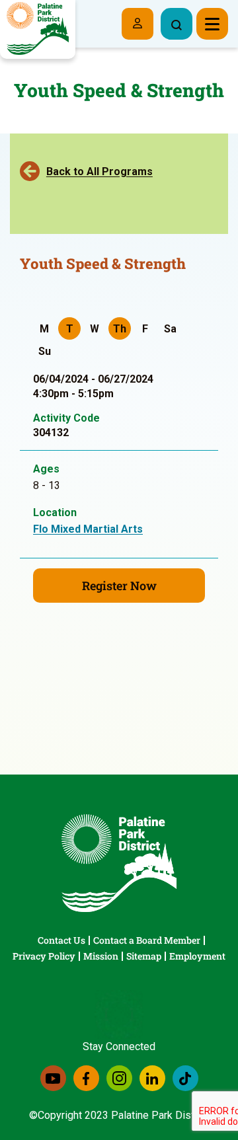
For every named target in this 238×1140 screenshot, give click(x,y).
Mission (100, 956)
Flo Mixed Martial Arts (88, 529)
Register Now (119, 585)
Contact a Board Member (146, 940)
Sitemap (143, 956)
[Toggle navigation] (212, 24)
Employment (197, 956)
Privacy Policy (44, 956)
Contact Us (61, 940)
